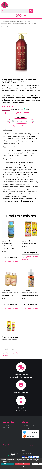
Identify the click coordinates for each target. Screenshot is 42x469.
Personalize (37, 464)
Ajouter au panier (22, 113)
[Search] (31, 11)
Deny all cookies (23, 464)
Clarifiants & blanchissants (16, 21)
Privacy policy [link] (21, 467)
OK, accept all (8, 464)
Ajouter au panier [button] (10, 257)
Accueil (3, 21)
